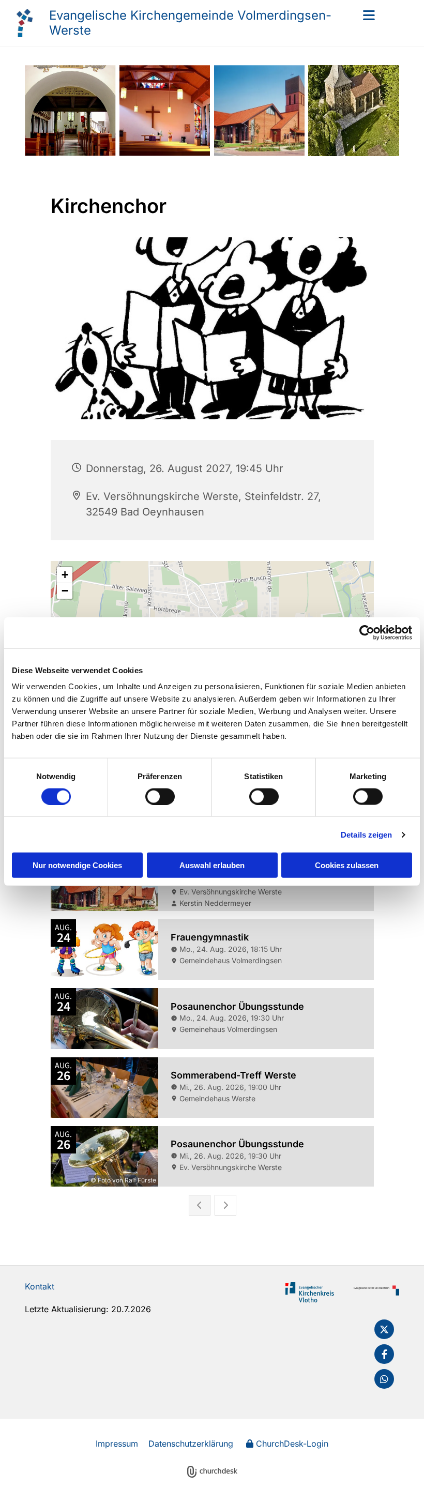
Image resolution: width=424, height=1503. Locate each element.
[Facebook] (384, 1354)
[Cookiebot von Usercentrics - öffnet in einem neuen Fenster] (367, 632)
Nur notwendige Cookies (77, 865)
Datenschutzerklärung (190, 1443)
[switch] (160, 796)
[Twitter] (384, 1329)
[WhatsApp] (384, 1379)
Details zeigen (366, 834)
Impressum (117, 1443)
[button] (358, 15)
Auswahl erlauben (212, 865)
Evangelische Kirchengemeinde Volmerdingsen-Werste (190, 23)
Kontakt (39, 1286)
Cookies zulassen (346, 865)
